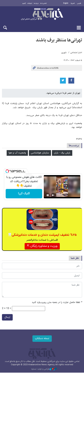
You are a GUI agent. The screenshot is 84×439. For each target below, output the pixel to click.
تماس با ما (43, 3)
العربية (73, 3)
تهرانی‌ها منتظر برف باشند (59, 40)
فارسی (79, 3)
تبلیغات (29, 3)
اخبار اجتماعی (76, 52)
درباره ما (36, 3)
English (65, 3)
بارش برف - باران (62, 153)
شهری (63, 52)
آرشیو (24, 3)
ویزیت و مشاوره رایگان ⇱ (42, 246)
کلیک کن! (24, 193)
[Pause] (47, 195)
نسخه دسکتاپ (42, 338)
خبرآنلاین (42, 14)
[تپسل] (7, 171)
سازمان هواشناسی (40, 153)
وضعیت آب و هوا (17, 153)
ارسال (7, 317)
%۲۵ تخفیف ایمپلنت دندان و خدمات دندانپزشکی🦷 (42, 235)
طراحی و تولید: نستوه (40, 369)
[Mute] (53, 195)
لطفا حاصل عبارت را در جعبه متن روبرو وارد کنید (57, 302)
